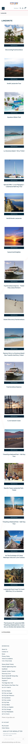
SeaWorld (4, 669)
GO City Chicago (6, 709)
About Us (4, 649)
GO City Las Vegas (7, 693)
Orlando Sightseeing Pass (9, 666)
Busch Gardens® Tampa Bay (10, 676)
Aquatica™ (5, 680)
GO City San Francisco (8, 695)
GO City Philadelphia (7, 711)
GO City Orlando (6, 691)
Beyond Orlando (6, 678)
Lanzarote (3, 13)
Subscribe (23, 738)
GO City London (6, 700)
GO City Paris (5, 702)
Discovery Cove (6, 673)
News (3, 654)
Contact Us (5, 651)
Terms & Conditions (7, 658)
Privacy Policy (6, 656)
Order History (5, 728)
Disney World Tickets (8, 664)
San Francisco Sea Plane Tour (10, 685)
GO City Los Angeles (7, 707)
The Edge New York (7, 683)
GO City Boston (6, 698)
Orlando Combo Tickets (8, 671)
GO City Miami (6, 704)
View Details (14, 45)
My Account (5, 725)
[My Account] (23, 8)
